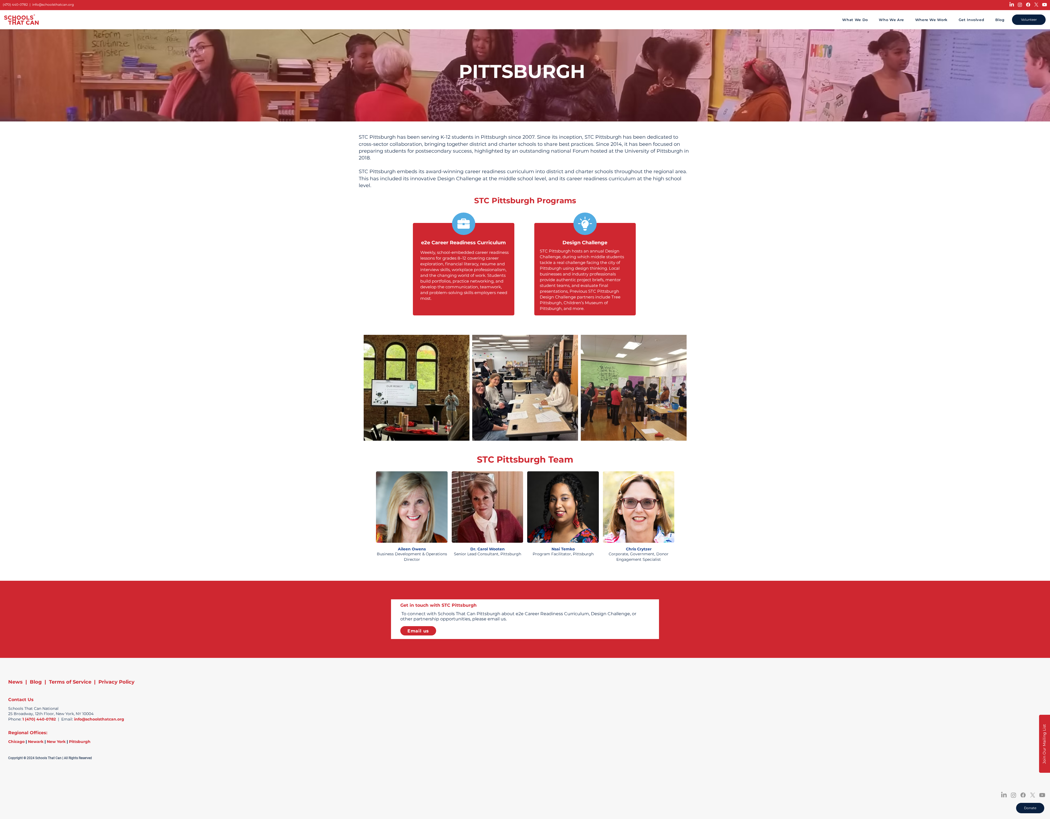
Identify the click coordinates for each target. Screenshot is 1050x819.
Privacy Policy (116, 682)
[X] (1036, 4)
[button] (1044, 744)
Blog (36, 682)
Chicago (16, 741)
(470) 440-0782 (15, 4)
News (15, 682)
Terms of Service (70, 682)
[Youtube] (1044, 4)
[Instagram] (1020, 4)
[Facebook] (1028, 4)
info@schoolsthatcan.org (53, 4)
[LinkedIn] (1011, 4)
